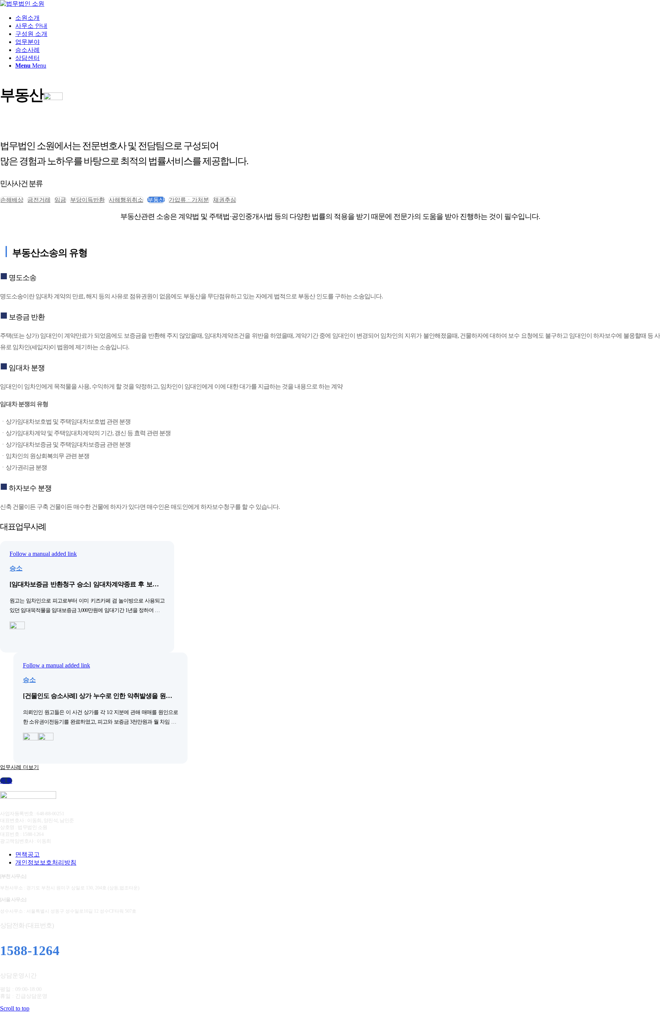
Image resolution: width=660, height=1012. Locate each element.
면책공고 (27, 854)
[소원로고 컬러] (22, 3)
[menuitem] (337, 18)
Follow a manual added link (43, 554)
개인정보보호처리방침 (45, 862)
